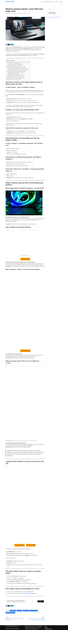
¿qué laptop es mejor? (29, 591)
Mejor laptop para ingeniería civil (30, 593)
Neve (7, 628)
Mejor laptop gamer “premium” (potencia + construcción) (17, 72)
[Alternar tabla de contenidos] (28, 61)
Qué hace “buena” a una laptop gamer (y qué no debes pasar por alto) (18, 62)
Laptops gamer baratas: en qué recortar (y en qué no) (15, 76)
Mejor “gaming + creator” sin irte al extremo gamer (16, 74)
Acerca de (46, 627)
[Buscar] (61, 9)
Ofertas (56, 1)
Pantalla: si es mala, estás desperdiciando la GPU (16, 64)
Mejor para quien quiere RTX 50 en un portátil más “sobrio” (17, 75)
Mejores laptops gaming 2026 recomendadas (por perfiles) (16, 71)
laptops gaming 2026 (33, 610)
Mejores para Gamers (26, 13)
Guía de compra (12, 610)
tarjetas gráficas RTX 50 (10, 612)
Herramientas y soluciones (49, 1)
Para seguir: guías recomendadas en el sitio (14, 79)
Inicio (42, 1)
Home (45, 626)
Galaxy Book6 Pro (27, 440)
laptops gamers (26, 610)
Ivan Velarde (9, 13)
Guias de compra (20, 13)
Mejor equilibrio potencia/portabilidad (14, 73)
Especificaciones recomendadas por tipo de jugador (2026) (16, 66)
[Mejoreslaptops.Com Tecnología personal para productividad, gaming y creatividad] (10, 1)
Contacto (60, 1)
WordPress (17, 628)
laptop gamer (19, 610)
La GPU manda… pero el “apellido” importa (15, 63)
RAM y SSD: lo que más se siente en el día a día (16, 65)
